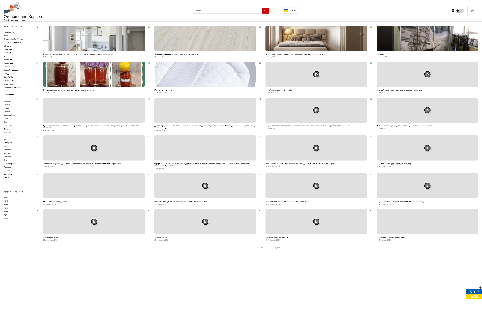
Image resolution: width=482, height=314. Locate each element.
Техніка (7, 112)
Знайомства (9, 60)
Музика (7, 153)
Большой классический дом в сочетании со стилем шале (400, 90)
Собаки (7, 136)
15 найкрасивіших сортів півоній (278, 90)
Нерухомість (9, 32)
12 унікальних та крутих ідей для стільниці (394, 164)
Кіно (5, 160)
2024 (6, 205)
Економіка (8, 98)
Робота (7, 35)
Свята (6, 177)
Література (8, 150)
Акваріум (7, 132)
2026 (6, 198)
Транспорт (8, 49)
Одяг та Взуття (10, 77)
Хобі (5, 56)
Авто (6, 146)
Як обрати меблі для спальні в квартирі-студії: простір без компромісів (294, 54)
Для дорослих (9, 74)
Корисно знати (10, 115)
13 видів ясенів (160, 237)
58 (262, 247)
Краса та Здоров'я (11, 70)
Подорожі (8, 125)
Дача (6, 118)
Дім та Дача (9, 53)
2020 (6, 218)
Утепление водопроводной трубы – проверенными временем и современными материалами (82, 164)
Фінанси (7, 129)
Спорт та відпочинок (12, 42)
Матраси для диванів (163, 90)
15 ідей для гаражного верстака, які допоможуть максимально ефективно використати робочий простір (308, 126)
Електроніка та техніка (13, 39)
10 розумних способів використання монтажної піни (286, 202)
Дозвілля (7, 157)
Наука (6, 108)
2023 (6, 208)
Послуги (7, 67)
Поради (7, 170)
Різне (6, 91)
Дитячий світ (9, 81)
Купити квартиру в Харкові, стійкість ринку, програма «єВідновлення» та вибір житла (78, 54)
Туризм (7, 105)
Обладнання (9, 46)
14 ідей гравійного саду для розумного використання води (401, 202)
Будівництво (9, 84)
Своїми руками (10, 164)
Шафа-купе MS (383, 54)
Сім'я (6, 122)
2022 (6, 212)
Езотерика (8, 174)
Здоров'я (7, 101)
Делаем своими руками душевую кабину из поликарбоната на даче (404, 126)
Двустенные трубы (50, 237)
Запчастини (8, 63)
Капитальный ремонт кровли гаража (391, 237)
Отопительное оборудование (55, 202)
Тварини (7, 167)
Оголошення (9, 94)
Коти (6, 139)
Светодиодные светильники (276, 237)
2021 (6, 215)
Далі (277, 247)
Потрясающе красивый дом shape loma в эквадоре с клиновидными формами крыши (300, 164)
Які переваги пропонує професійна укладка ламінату (176, 54)
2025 (6, 201)
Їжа (5, 181)
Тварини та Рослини (12, 87)
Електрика (8, 143)
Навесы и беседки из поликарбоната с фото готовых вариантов (180, 202)
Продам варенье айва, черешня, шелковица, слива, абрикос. (68, 90)
